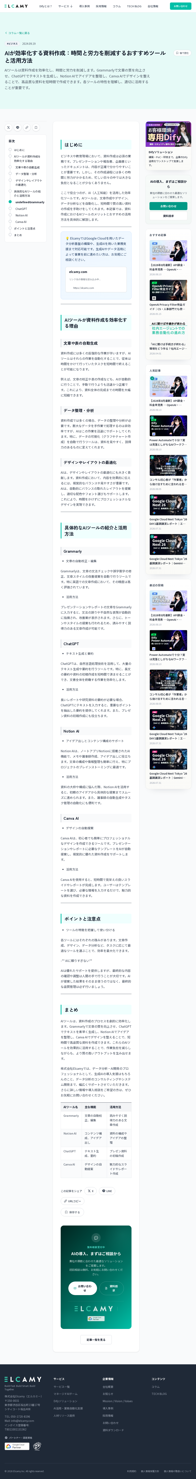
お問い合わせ (181, 6)
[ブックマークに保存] (36, 127)
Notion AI (22, 215)
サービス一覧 (62, 1387)
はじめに (19, 150)
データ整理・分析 (26, 174)
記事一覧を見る (96, 1340)
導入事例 (84, 6)
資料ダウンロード (113, 1430)
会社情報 (153, 6)
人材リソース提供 (64, 1415)
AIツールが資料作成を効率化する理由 (27, 158)
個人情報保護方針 (150, 1471)
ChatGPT (21, 209)
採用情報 (101, 6)
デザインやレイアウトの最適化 (29, 183)
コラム (117, 6)
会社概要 (108, 1387)
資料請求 (114, 1288)
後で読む (184, 52)
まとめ (18, 235)
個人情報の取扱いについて (177, 1471)
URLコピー (74, 1201)
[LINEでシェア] (17, 127)
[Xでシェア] (8, 127)
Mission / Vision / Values (118, 1401)
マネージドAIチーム (66, 1394)
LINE (109, 1191)
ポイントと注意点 (24, 228)
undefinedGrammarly (30, 202)
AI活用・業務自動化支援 (68, 1408)
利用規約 (131, 1471)
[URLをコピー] (27, 127)
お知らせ (108, 1394)
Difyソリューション (65, 1401)
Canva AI (21, 222)
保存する (74, 1212)
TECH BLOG (134, 6)
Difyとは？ (45, 6)
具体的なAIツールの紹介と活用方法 (27, 193)
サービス (63, 6)
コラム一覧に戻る (19, 33)
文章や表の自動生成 (28, 167)
